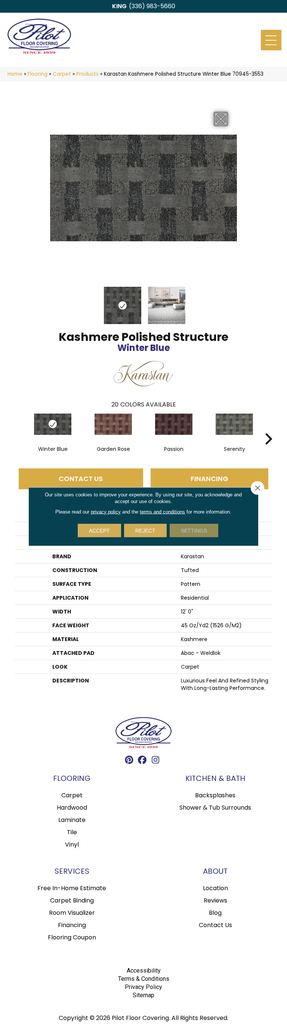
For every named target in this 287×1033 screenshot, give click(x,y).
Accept (99, 531)
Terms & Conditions (143, 978)
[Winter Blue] (52, 424)
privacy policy (106, 512)
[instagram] (155, 761)
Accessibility (144, 970)
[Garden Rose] (113, 424)
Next (233, 301)
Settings (194, 531)
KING (119, 6)
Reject (145, 531)
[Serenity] (234, 424)
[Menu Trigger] (271, 40)
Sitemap (143, 995)
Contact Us (81, 478)
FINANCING (209, 478)
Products (87, 74)
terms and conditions (162, 512)
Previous (54, 301)
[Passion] (174, 424)
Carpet (62, 74)
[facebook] (142, 761)
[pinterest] (129, 761)
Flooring (37, 74)
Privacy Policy (143, 986)
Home (14, 74)
